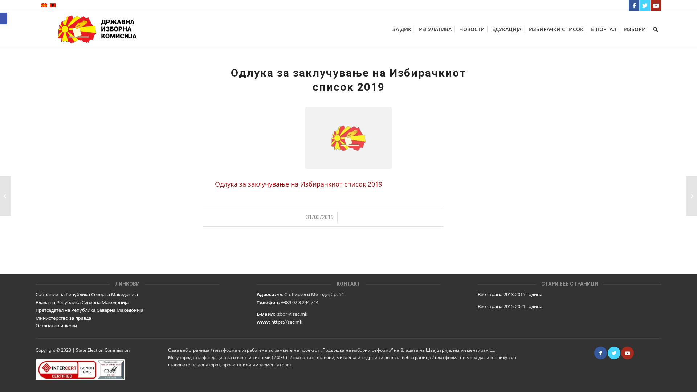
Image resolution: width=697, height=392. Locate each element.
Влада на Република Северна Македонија (82, 302)
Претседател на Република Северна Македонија (89, 310)
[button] (3, 18)
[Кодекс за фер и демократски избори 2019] (5, 196)
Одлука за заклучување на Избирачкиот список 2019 (298, 183)
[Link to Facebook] (634, 5)
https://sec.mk (286, 322)
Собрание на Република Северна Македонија (87, 294)
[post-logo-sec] (348, 138)
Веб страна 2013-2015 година (510, 294)
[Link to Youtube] (656, 5)
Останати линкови (56, 325)
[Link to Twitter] (645, 5)
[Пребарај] (655, 29)
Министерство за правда (63, 318)
